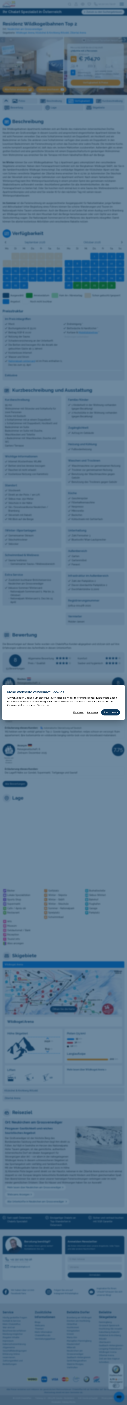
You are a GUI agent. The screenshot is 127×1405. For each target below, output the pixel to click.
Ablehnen (78, 712)
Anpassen (92, 712)
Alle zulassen (111, 712)
